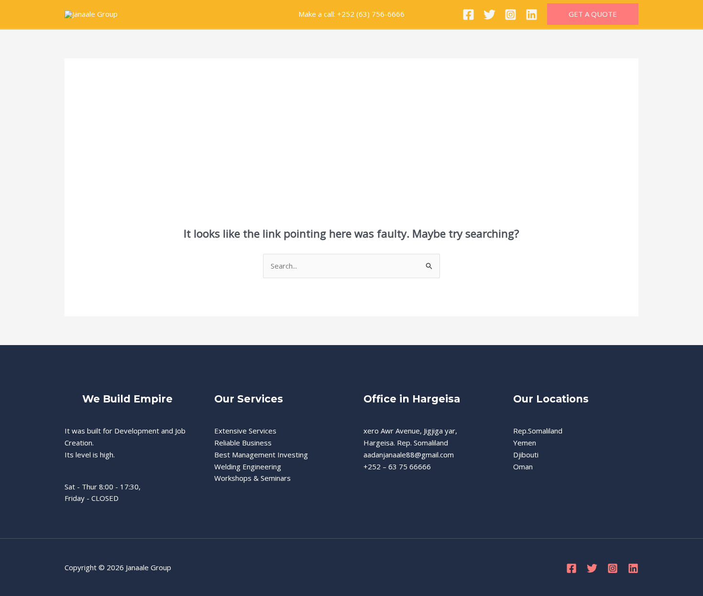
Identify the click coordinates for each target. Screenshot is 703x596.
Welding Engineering (247, 466)
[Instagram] (510, 15)
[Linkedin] (532, 15)
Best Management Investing (261, 454)
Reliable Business (243, 442)
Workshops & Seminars (252, 478)
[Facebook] (468, 15)
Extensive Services (245, 430)
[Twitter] (489, 15)
